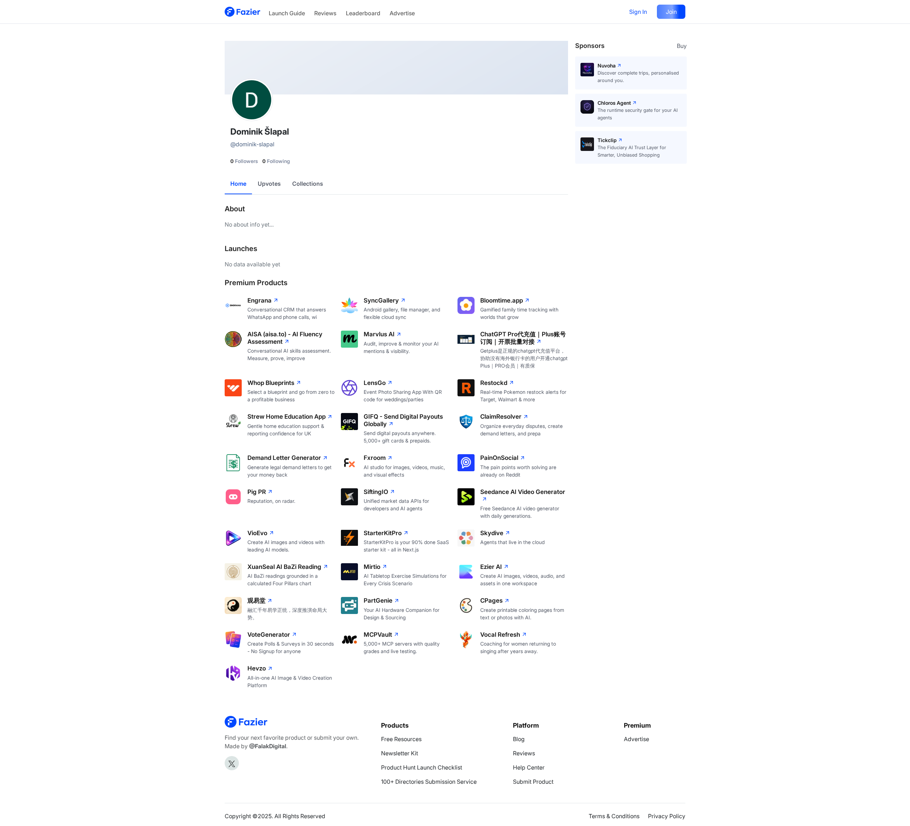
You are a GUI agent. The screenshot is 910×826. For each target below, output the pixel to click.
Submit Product (533, 781)
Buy (682, 45)
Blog (519, 739)
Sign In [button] (638, 11)
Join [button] (671, 11)
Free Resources (401, 739)
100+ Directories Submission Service (429, 781)
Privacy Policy (666, 816)
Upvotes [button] (269, 183)
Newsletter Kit (399, 753)
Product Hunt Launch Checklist (421, 767)
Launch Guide (287, 13)
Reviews (325, 13)
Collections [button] (307, 183)
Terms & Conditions (614, 816)
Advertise (402, 13)
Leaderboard (363, 13)
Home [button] (238, 183)
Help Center (529, 767)
